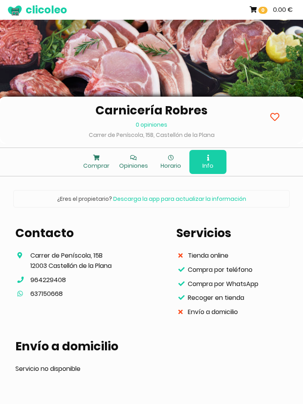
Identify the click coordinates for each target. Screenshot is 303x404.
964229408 (48, 279)
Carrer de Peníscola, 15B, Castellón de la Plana (152, 135)
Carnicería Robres (151, 110)
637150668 (46, 293)
